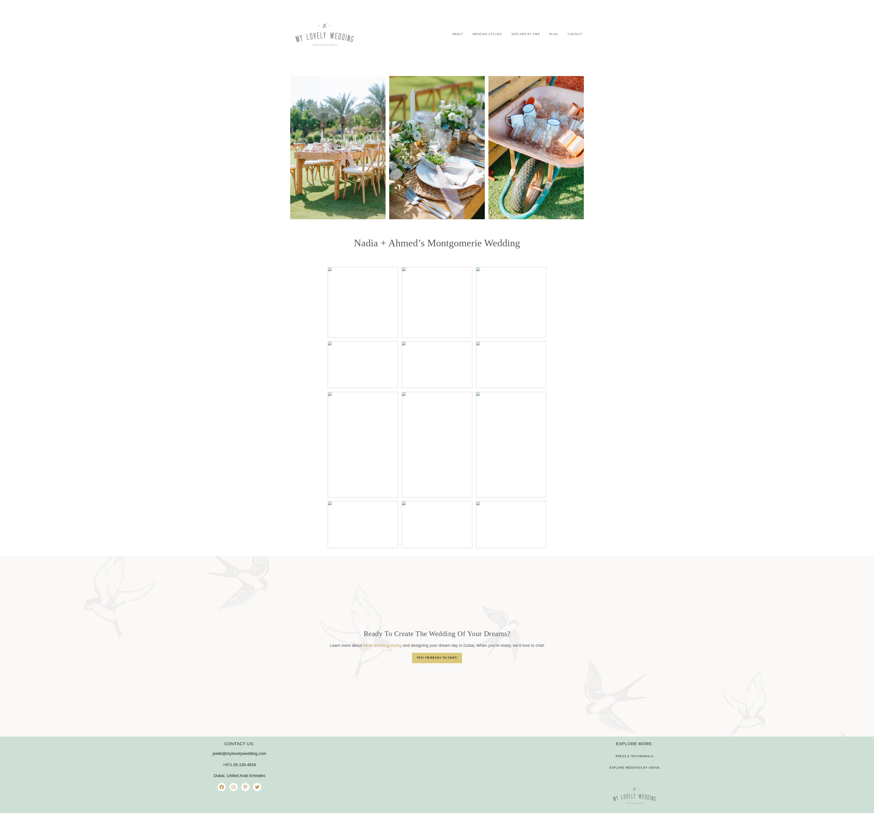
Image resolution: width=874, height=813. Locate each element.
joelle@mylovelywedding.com (239, 753)
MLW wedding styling (382, 645)
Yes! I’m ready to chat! (437, 657)
